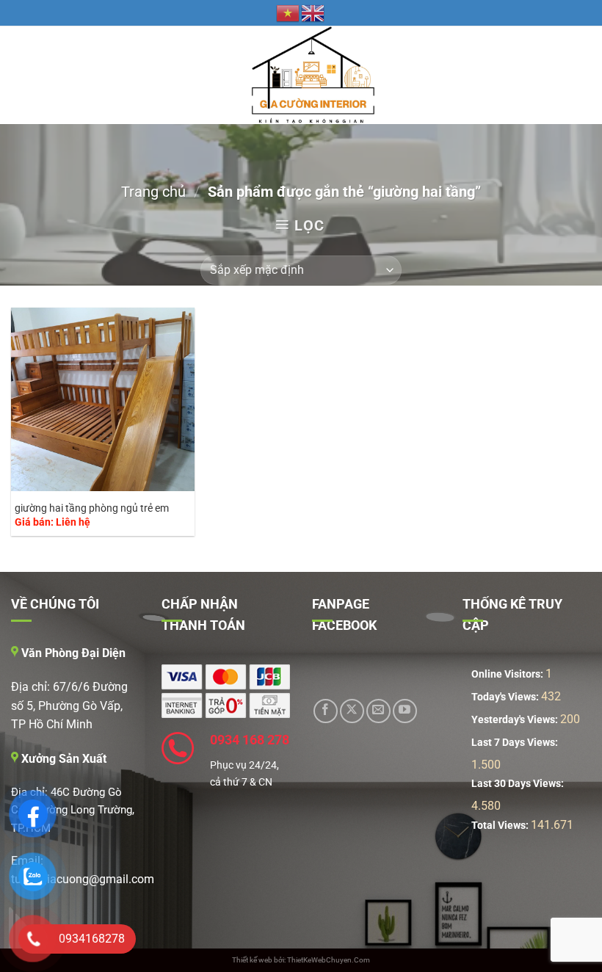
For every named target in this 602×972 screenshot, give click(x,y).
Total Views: (501, 825)
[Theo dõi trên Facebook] (325, 711)
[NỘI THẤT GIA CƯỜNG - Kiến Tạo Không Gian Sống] (301, 75)
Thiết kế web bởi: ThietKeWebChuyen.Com (301, 960)
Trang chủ (153, 191)
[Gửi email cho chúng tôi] (378, 711)
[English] (313, 12)
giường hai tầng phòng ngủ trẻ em (92, 508)
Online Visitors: (508, 674)
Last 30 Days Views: (518, 783)
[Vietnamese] (288, 12)
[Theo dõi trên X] (352, 711)
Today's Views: (506, 697)
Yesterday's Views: (515, 720)
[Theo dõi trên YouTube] (405, 711)
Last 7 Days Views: (515, 742)
